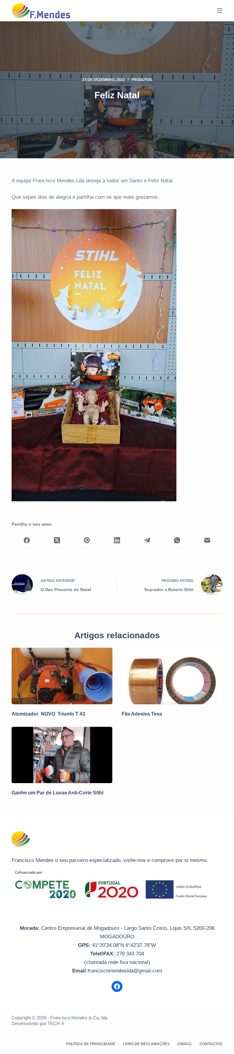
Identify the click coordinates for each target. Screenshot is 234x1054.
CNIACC (184, 1044)
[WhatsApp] (177, 540)
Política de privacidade (90, 1044)
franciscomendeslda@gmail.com (125, 971)
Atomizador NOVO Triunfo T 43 (48, 713)
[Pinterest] (87, 540)
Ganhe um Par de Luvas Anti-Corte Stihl (57, 792)
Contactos (211, 1044)
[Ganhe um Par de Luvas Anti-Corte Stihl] (62, 755)
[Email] (207, 540)
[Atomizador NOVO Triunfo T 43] (62, 676)
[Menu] (219, 10)
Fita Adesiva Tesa (142, 713)
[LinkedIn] (117, 540)
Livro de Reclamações (146, 1044)
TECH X (56, 1023)
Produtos (141, 80)
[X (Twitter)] (57, 540)
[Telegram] (147, 540)
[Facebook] (27, 540)
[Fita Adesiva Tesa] (172, 676)
